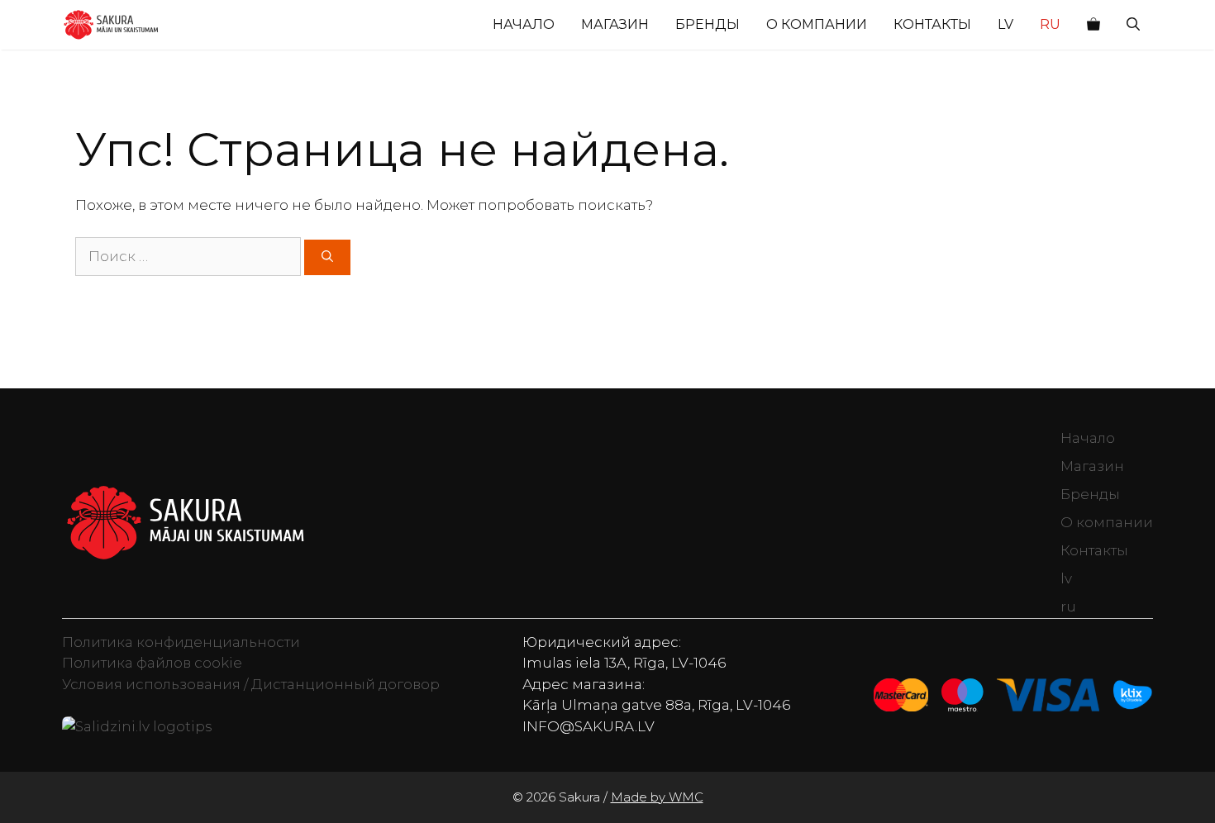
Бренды (707, 24)
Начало (524, 24)
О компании (816, 24)
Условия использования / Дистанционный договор (251, 684)
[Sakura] (111, 25)
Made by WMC (657, 797)
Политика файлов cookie (152, 662)
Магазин (615, 24)
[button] (1133, 25)
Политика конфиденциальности (181, 642)
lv (1005, 24)
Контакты (932, 24)
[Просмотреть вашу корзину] (1093, 25)
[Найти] (327, 257)
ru (1050, 24)
